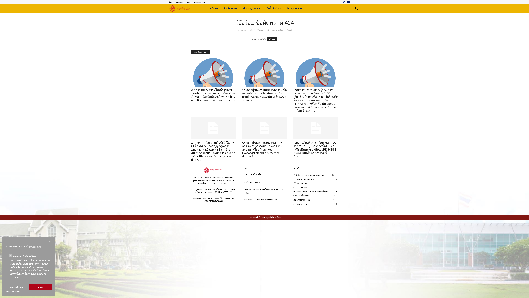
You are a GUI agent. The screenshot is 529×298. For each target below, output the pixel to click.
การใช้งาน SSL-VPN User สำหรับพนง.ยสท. (261, 199)
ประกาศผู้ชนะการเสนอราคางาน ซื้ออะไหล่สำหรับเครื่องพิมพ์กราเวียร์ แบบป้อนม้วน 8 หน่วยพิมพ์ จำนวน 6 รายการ (264, 95)
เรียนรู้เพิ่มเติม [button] (35, 246)
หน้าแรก (272, 39)
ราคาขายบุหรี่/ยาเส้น (252, 174)
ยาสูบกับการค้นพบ (252, 182)
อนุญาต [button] (41, 287)
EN (50, 241)
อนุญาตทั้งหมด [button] (16, 287)
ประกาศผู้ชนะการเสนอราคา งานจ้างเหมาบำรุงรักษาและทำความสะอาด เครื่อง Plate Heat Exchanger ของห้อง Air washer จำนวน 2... (262, 149)
